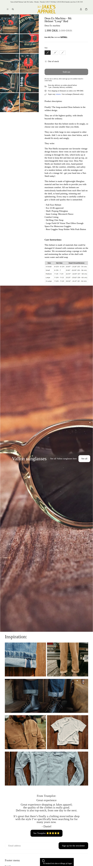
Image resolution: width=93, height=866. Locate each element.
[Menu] (7, 9)
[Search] (13, 9)
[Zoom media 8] (29, 82)
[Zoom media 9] (9, 102)
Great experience (46, 800)
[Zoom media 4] (29, 43)
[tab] (3, 459)
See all (84, 458)
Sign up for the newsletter (73, 845)
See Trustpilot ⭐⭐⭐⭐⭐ (46, 833)
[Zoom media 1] (9, 24)
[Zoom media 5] (9, 63)
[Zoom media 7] (9, 82)
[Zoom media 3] (9, 43)
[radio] (48, 52)
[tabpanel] (46, 459)
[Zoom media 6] (29, 63)
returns (58, 94)
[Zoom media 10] (29, 102)
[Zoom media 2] (29, 24)
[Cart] (86, 9)
